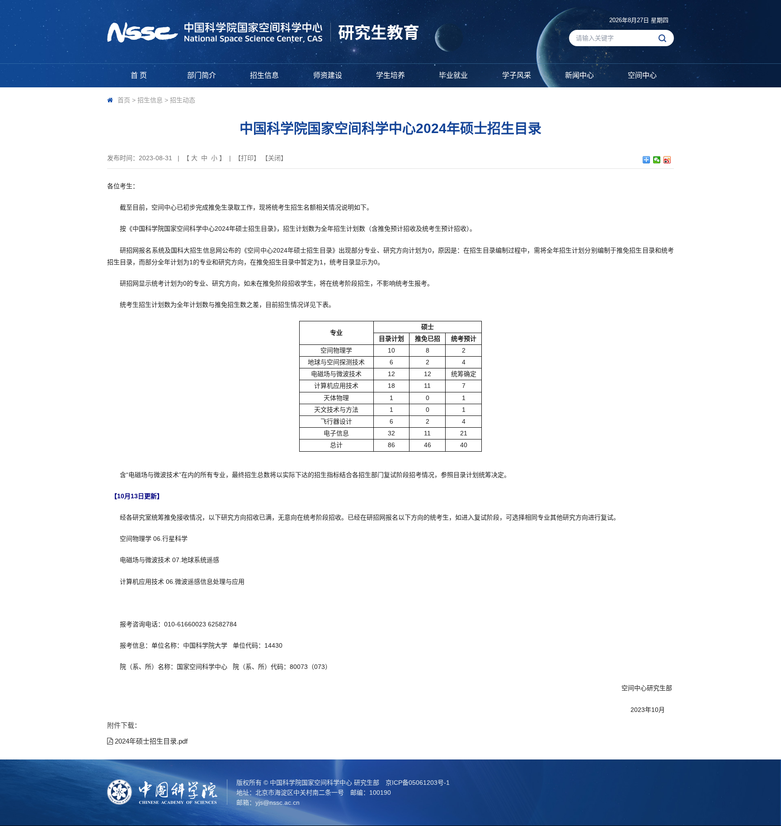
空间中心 (642, 75)
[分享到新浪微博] (667, 159)
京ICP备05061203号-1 (418, 782)
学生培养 (390, 75)
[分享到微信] (657, 159)
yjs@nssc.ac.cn (277, 802)
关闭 (274, 158)
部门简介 (201, 75)
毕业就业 (453, 75)
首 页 (139, 75)
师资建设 (327, 75)
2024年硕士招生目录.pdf (150, 741)
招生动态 (182, 100)
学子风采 (516, 75)
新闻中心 (579, 75)
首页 (124, 100)
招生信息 (264, 75)
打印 (247, 158)
